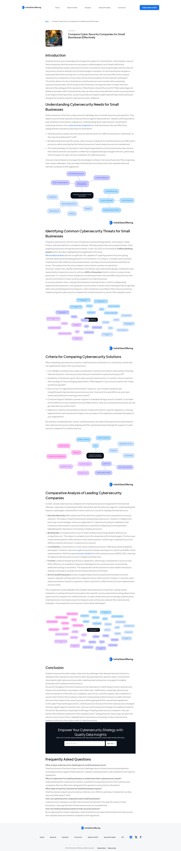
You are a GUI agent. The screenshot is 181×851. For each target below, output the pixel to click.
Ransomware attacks (54, 255)
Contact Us (122, 8)
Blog (47, 21)
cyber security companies (79, 125)
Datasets (88, 8)
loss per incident (84, 553)
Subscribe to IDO (149, 7)
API (123, 837)
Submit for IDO (72, 8)
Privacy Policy (101, 848)
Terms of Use (112, 848)
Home (57, 8)
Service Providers (104, 8)
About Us (53, 837)
